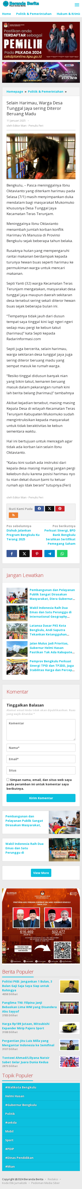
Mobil (9, 1131)
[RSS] (13, 515)
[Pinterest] (60, 508)
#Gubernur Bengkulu (21, 1105)
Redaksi (53, 1179)
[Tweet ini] (24, 553)
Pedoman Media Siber (45, 1183)
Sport (9, 1140)
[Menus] (77, 5)
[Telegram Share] (49, 553)
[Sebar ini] (12, 553)
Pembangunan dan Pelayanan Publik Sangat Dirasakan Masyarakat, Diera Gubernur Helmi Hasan (24, 825)
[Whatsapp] (62, 553)
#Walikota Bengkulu (20, 1087)
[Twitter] (49, 508)
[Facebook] (39, 508)
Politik (10, 1114)
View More (41, 873)
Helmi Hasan (14, 1096)
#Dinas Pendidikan (19, 1158)
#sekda (11, 1122)
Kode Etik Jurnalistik (14, 1183)
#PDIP (9, 1149)
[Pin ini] (37, 553)
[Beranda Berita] (21, 3)
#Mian (10, 1166)
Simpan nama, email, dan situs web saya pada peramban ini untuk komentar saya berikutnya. (39, 784)
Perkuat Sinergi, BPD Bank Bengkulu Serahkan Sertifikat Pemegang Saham (59, 535)
